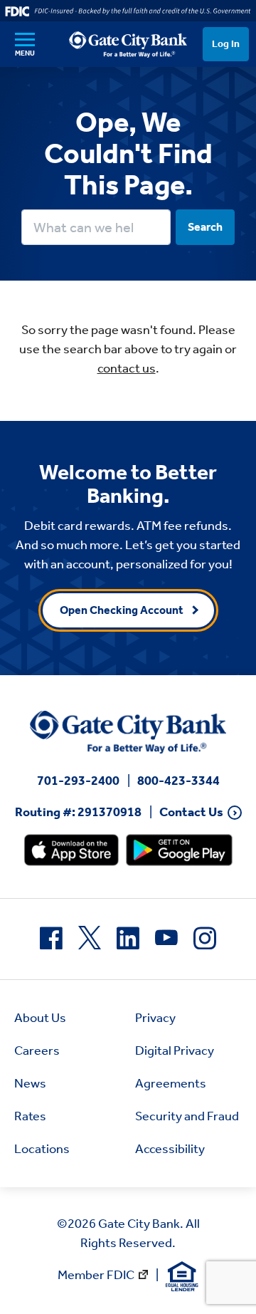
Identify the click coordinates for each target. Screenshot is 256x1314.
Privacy (155, 1018)
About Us (40, 1018)
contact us (126, 368)
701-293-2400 (78, 780)
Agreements (170, 1083)
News (30, 1083)
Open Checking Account (121, 610)
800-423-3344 (178, 780)
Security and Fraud (187, 1116)
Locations (42, 1149)
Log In (226, 44)
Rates (30, 1116)
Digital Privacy (174, 1050)
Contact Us (191, 812)
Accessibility (170, 1149)
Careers (37, 1050)
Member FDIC (96, 1275)
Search (205, 227)
